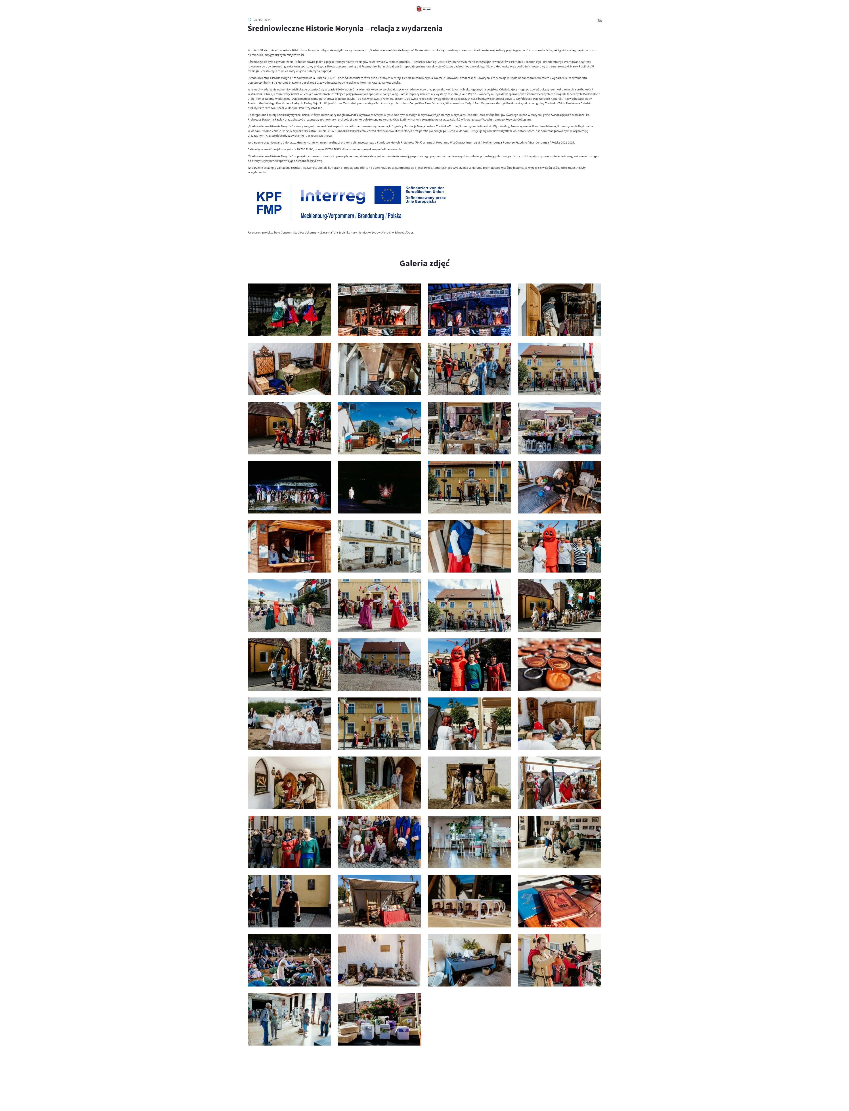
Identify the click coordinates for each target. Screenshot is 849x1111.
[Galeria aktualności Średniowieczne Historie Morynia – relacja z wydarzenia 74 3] (559, 960)
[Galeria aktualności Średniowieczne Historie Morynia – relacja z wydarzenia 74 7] (559, 901)
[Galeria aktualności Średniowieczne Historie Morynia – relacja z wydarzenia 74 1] (379, 1019)
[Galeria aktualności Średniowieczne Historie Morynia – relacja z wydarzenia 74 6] (289, 960)
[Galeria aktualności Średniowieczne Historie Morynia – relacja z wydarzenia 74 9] (379, 901)
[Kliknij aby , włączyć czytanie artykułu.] (251, 41)
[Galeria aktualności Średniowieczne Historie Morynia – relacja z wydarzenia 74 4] (469, 960)
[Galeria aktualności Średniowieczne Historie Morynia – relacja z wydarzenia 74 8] (469, 901)
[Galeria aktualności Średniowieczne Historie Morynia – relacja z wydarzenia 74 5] (379, 960)
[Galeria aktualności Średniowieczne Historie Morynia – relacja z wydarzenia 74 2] (289, 1019)
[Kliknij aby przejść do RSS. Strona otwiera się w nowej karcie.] (600, 19)
